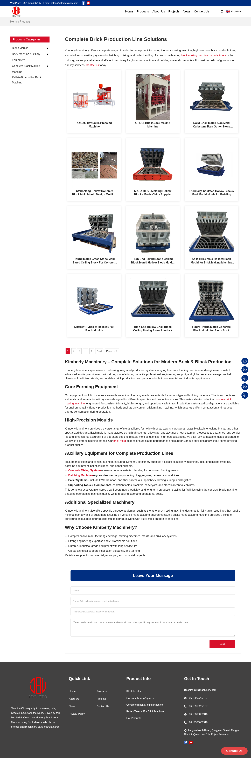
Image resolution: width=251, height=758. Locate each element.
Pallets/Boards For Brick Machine (26, 80)
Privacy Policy (77, 713)
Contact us (92, 65)
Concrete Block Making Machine (26, 69)
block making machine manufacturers (203, 55)
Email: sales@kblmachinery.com (60, 3)
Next (99, 351)
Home (14, 21)
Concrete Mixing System (140, 698)
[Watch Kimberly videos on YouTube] (88, 2)
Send (222, 644)
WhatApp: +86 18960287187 (25, 3)
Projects (101, 698)
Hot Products (133, 718)
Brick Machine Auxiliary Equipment (26, 57)
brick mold (119, 440)
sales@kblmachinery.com (202, 689)
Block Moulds (20, 48)
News (72, 706)
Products (102, 691)
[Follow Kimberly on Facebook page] (83, 2)
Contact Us (103, 706)
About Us (74, 698)
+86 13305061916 (197, 714)
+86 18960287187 (197, 697)
